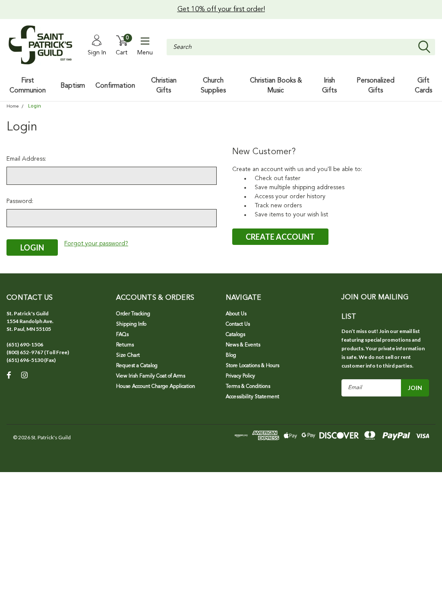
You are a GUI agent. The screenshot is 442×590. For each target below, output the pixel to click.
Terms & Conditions (248, 386)
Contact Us (238, 324)
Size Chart (128, 355)
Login (34, 106)
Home (12, 106)
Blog (231, 355)
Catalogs (235, 334)
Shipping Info (131, 324)
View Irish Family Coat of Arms (150, 376)
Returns (125, 345)
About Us (236, 314)
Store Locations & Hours (252, 365)
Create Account (280, 236)
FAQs (122, 334)
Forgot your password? (96, 244)
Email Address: (26, 159)
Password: (19, 201)
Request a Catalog (137, 365)
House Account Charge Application (155, 386)
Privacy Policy (240, 376)
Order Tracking (133, 314)
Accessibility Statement (252, 397)
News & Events (243, 345)
